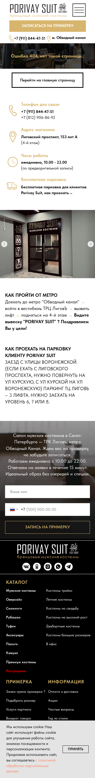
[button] (47, 26)
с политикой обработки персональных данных (30, 766)
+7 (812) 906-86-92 (38, 117)
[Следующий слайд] (91, 244)
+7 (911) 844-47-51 (29, 38)
